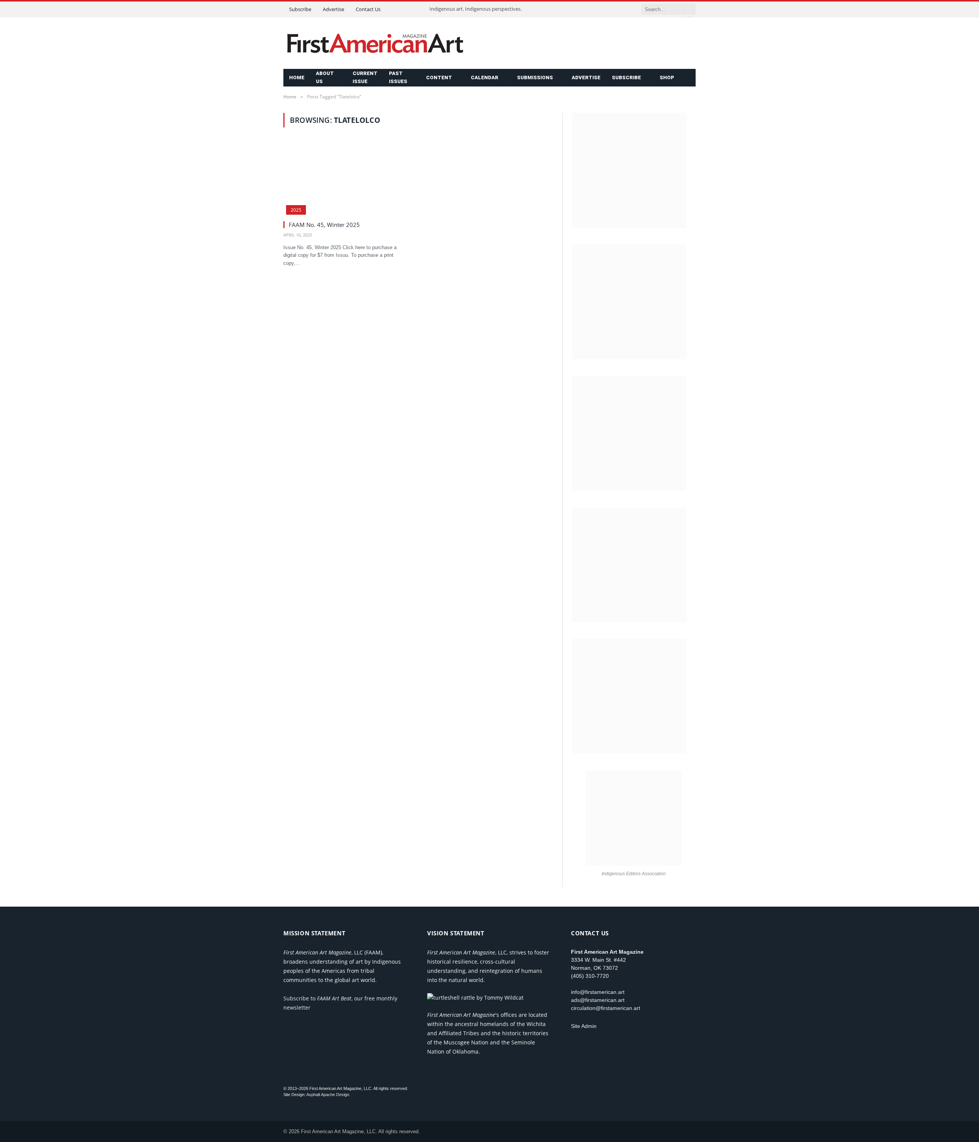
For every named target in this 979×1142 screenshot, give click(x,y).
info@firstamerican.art (597, 992)
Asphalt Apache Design (327, 1094)
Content (439, 77)
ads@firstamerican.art (597, 1000)
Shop (667, 77)
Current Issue (365, 77)
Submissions (535, 77)
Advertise (333, 9)
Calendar (484, 77)
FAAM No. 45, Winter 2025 (324, 224)
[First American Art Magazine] (375, 43)
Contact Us (368, 9)
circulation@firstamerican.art (605, 1008)
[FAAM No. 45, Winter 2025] (347, 178)
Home (296, 77)
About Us (325, 77)
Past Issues (398, 77)
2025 (296, 210)
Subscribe (300, 9)
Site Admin (584, 1026)
